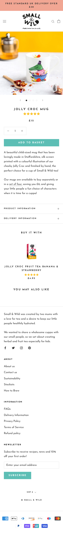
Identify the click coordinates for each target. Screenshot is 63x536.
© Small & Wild (31, 500)
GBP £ (30, 492)
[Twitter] (13, 348)
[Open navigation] (4, 21)
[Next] (42, 100)
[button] (31, 114)
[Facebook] (5, 348)
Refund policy (12, 433)
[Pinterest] (29, 348)
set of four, (15, 184)
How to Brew (11, 390)
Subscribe (17, 475)
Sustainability (12, 378)
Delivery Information (20, 218)
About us (9, 366)
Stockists (9, 384)
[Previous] (20, 100)
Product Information (20, 209)
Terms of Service (14, 427)
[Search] (53, 21)
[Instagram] (21, 348)
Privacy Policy (12, 421)
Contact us (10, 372)
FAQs (7, 409)
